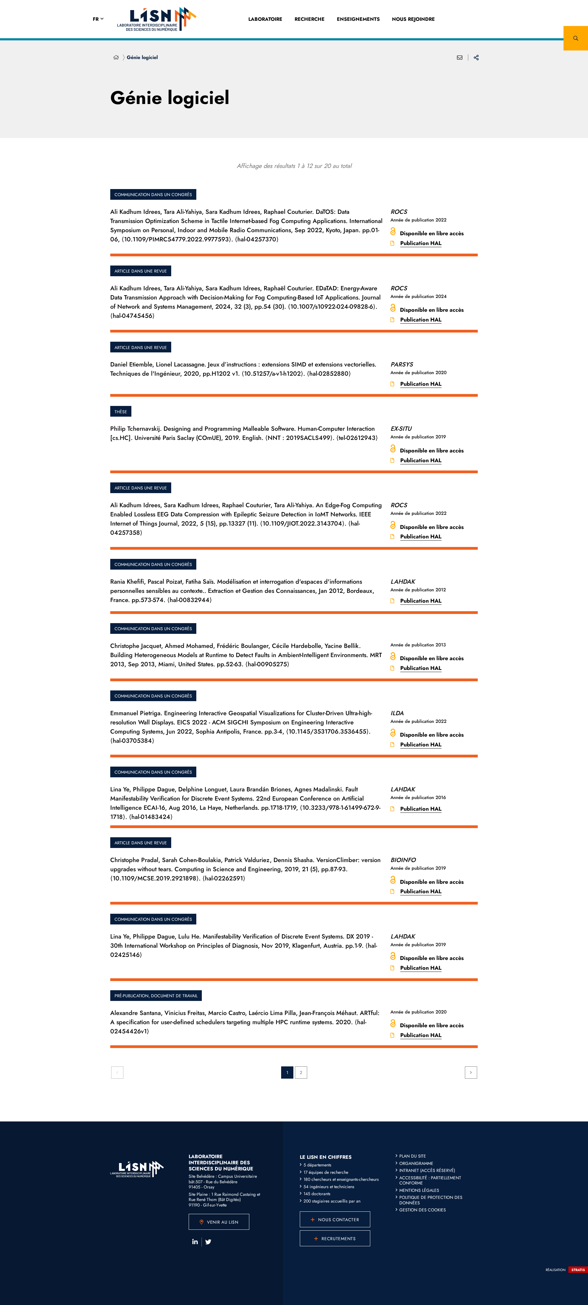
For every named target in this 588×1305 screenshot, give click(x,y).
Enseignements (358, 19)
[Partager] (476, 57)
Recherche (310, 19)
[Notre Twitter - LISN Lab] (208, 1242)
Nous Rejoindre (413, 19)
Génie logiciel (142, 57)
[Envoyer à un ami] (459, 57)
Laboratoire (265, 19)
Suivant (471, 1072)
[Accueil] (116, 57)
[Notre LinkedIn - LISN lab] (195, 1242)
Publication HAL (421, 243)
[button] (576, 38)
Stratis (578, 1269)
